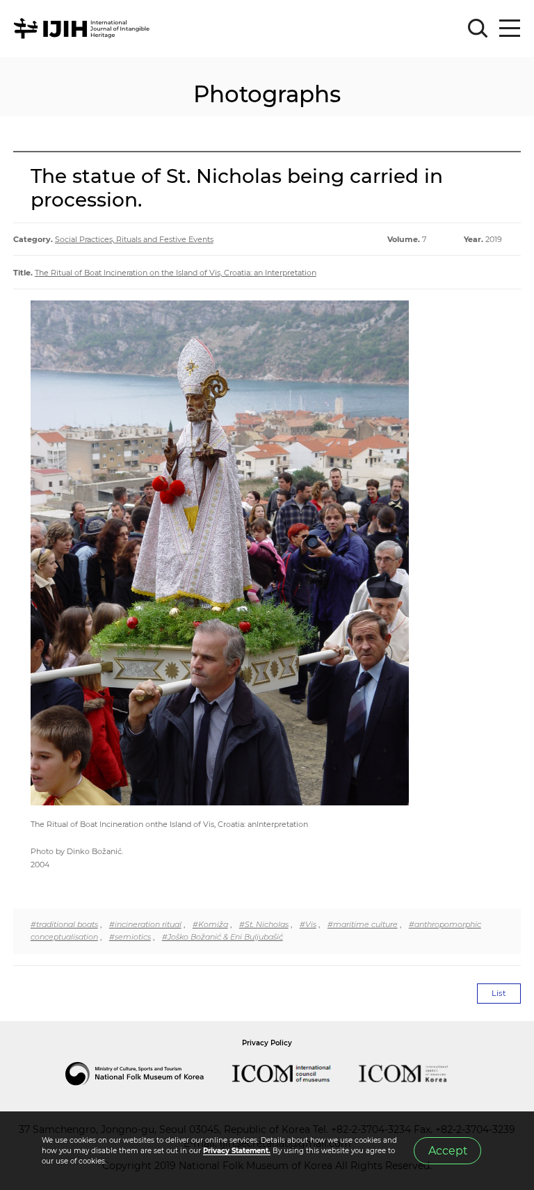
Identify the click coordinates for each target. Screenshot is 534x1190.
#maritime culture (362, 924)
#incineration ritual (145, 924)
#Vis (308, 924)
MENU (509, 28)
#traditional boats (64, 924)
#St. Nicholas (264, 924)
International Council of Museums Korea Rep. (417, 1074)
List (499, 993)
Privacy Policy (267, 1042)
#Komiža (210, 924)
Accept (447, 1150)
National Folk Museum (148, 1074)
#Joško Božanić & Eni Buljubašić (222, 937)
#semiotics (130, 937)
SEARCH (478, 28)
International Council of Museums (295, 1074)
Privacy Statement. (236, 1150)
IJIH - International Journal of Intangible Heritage (84, 28)
